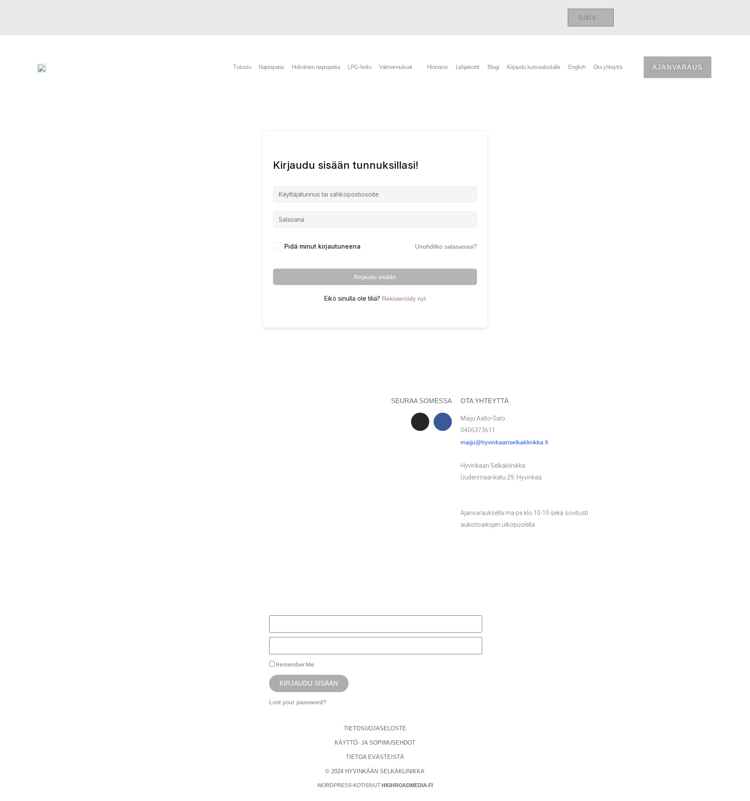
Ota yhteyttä (607, 67)
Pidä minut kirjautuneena (322, 246)
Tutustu (242, 67)
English (577, 67)
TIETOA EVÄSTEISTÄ (375, 757)
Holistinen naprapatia (316, 67)
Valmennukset (395, 67)
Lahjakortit (468, 67)
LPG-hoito (359, 67)
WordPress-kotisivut (375, 785)
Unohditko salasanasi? (446, 246)
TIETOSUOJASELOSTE (375, 728)
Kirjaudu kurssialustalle (533, 67)
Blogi (493, 67)
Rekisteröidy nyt (404, 298)
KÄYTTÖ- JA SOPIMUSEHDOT (375, 742)
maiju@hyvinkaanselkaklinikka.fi (504, 442)
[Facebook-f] (443, 422)
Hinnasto (437, 67)
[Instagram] (420, 422)
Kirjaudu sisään (375, 276)
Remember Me (294, 664)
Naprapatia (271, 67)
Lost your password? (297, 702)
